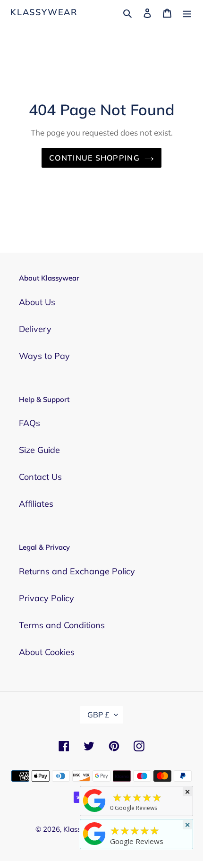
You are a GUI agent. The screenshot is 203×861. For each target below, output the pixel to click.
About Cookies (47, 652)
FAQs (29, 423)
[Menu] (187, 12)
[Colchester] (94, 811)
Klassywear (44, 12)
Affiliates (36, 503)
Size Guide (39, 449)
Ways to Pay (44, 355)
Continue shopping (94, 157)
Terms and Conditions (62, 625)
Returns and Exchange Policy (77, 571)
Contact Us (40, 476)
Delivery (35, 329)
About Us (37, 302)
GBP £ (98, 714)
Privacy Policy (46, 598)
